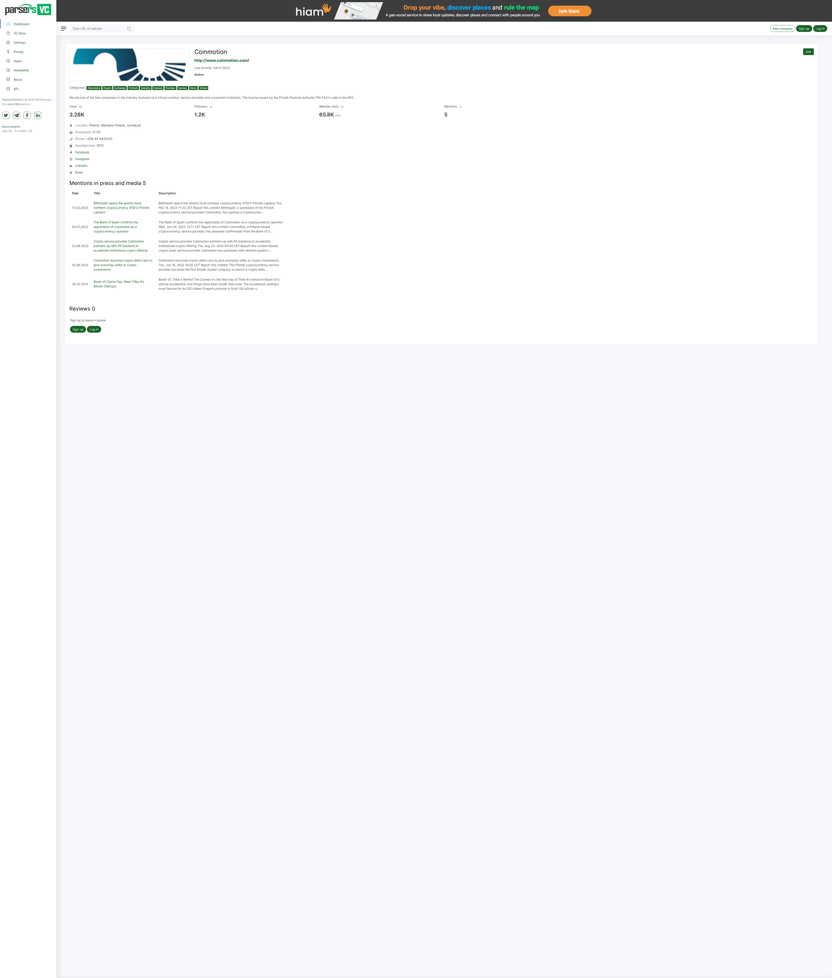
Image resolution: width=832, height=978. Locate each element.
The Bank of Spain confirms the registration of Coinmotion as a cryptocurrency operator (116, 226)
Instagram (82, 159)
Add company (783, 28)
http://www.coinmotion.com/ (221, 60)
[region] (28, 489)
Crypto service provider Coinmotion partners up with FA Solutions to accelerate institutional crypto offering (121, 245)
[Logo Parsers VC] (28, 9)
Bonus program (11, 126)
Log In (820, 28)
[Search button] (129, 28)
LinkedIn (81, 165)
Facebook (82, 152)
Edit (808, 52)
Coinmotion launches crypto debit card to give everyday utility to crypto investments (123, 264)
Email (79, 172)
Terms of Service (12, 99)
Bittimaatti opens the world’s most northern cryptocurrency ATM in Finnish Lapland (121, 207)
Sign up (804, 28)
